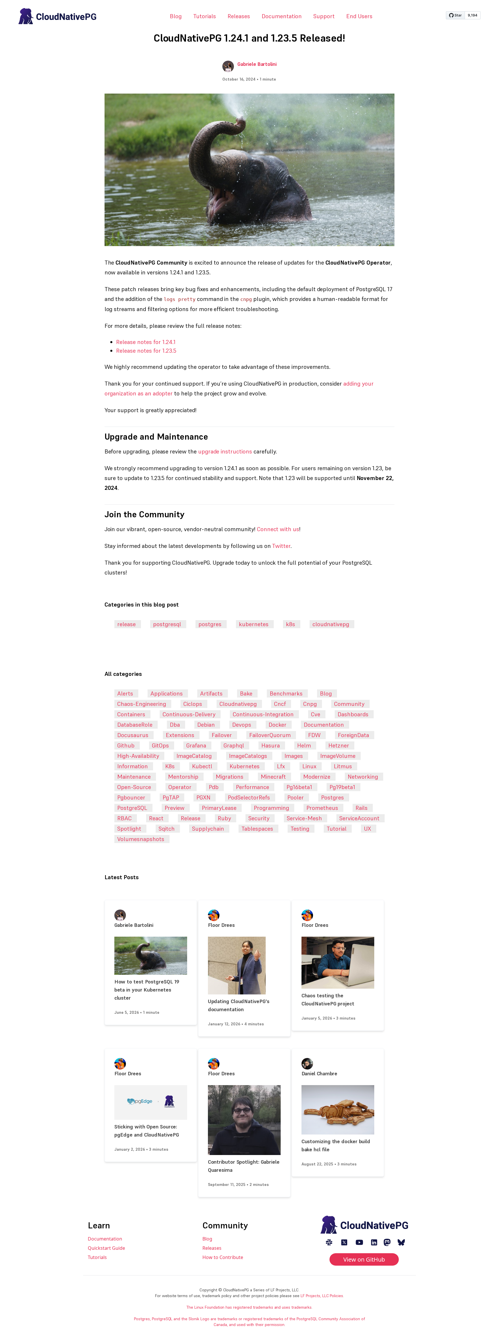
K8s (170, 766)
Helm (304, 745)
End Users (359, 16)
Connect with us (278, 529)
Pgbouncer (131, 797)
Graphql (234, 745)
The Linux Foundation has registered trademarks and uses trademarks (249, 1307)
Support (324, 16)
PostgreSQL (132, 808)
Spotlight (129, 828)
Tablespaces (257, 828)
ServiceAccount (359, 818)
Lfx (281, 766)
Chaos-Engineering (141, 704)
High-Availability (138, 756)
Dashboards (353, 714)
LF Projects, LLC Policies (322, 1295)
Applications (166, 693)
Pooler (295, 797)
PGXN (203, 797)
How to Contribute (222, 1257)
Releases (239, 16)
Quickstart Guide (106, 1248)
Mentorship (183, 776)
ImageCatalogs (248, 756)
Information (132, 766)
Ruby (224, 818)
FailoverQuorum (270, 735)
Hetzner (338, 745)
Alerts (125, 693)
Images (293, 756)
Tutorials (204, 16)
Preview (175, 808)
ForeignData (353, 735)
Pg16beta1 (299, 787)
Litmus (343, 766)
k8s (290, 624)
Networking (363, 776)
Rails (361, 808)
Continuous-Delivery (189, 714)
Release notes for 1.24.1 (146, 342)
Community (349, 704)
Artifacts (211, 693)
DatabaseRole (134, 724)
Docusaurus (132, 735)
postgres (209, 624)
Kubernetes (245, 766)
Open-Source (134, 787)
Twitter (281, 546)
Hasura (270, 745)
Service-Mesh (304, 818)
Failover (222, 735)
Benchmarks (286, 693)
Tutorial (337, 828)
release (126, 624)
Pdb (214, 787)
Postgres (332, 797)
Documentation (282, 16)
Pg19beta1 (342, 787)
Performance (252, 787)
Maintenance (134, 776)
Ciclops (192, 704)
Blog (176, 16)
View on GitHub (364, 1259)
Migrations (229, 776)
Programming (271, 808)
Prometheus (322, 808)
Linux (309, 766)
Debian (206, 724)
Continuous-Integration (263, 714)
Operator (179, 787)
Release (190, 818)
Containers (131, 714)
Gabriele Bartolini (256, 64)
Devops (241, 724)
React (156, 818)
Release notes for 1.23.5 (146, 350)
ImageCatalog (194, 756)
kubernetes (254, 624)
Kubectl (202, 766)
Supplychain (208, 828)
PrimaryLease (219, 808)
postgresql (167, 624)
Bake (246, 693)
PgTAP (171, 797)
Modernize (316, 776)
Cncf (280, 704)
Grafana (196, 745)
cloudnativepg (330, 624)
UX (367, 828)
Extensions (180, 735)
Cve (315, 714)
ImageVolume (337, 756)
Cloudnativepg (238, 704)
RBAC (124, 818)
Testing (300, 828)
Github (126, 745)
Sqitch (167, 828)
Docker (277, 724)
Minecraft (273, 776)
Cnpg (310, 704)
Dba (175, 724)
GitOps (160, 745)
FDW (314, 735)
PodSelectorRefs (249, 797)
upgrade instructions (225, 451)
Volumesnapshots (140, 839)
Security (258, 818)
